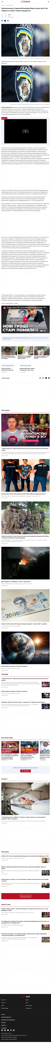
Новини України (9, 5)
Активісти (3, 1022)
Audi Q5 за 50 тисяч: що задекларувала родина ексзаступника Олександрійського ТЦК (25, 856)
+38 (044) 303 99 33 (25, 897)
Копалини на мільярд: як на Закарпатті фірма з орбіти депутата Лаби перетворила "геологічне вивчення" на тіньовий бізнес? (24, 934)
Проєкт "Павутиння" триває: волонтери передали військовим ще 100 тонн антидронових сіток (28, 756)
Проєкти (3, 1000)
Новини (3, 1002)
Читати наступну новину (25, 365)
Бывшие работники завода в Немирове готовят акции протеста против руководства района (27, 371)
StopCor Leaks (5, 904)
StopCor (9, 14)
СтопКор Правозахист (6, 1017)
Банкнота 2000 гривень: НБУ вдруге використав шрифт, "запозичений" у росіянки (24, 624)
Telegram (34, 338)
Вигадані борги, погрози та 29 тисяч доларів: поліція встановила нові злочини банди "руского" (24, 880)
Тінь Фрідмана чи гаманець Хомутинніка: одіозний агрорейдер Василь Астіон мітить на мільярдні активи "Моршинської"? (25, 922)
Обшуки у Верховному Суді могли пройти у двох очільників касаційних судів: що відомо (23, 867)
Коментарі (6, 378)
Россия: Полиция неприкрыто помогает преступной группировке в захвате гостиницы (8, 371)
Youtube (42, 338)
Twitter (46, 338)
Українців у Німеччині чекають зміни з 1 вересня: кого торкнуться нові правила (23, 702)
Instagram (5, 339)
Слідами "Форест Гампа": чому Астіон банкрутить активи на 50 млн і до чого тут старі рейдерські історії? (24, 909)
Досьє (2, 1005)
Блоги (27, 1002)
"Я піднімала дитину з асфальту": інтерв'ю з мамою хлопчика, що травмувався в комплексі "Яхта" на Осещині (23, 818)
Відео (27, 1000)
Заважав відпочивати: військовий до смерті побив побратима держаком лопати (23, 494)
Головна (3, 5)
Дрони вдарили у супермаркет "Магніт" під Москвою (16, 581)
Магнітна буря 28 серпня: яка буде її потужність (14, 666)
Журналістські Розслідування (8, 1020)
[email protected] (13, 1039)
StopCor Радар (4, 1008)
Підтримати (26, 771)
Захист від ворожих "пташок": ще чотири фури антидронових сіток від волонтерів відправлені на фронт (10, 756)
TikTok (9, 339)
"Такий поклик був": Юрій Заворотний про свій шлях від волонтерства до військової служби (24, 449)
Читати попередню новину (7, 365)
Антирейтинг (29, 1008)
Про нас (3, 1014)
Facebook (38, 338)
